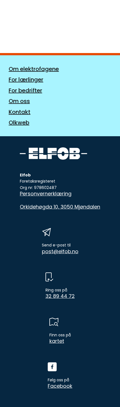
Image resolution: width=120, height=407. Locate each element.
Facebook (60, 386)
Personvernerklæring (45, 194)
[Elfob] (29, 14)
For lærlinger (26, 79)
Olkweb (19, 122)
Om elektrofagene (34, 69)
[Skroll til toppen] (106, 393)
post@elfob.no (60, 251)
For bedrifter (25, 90)
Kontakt (19, 112)
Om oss (19, 101)
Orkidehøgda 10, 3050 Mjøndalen (60, 207)
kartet (56, 341)
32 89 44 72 (60, 296)
